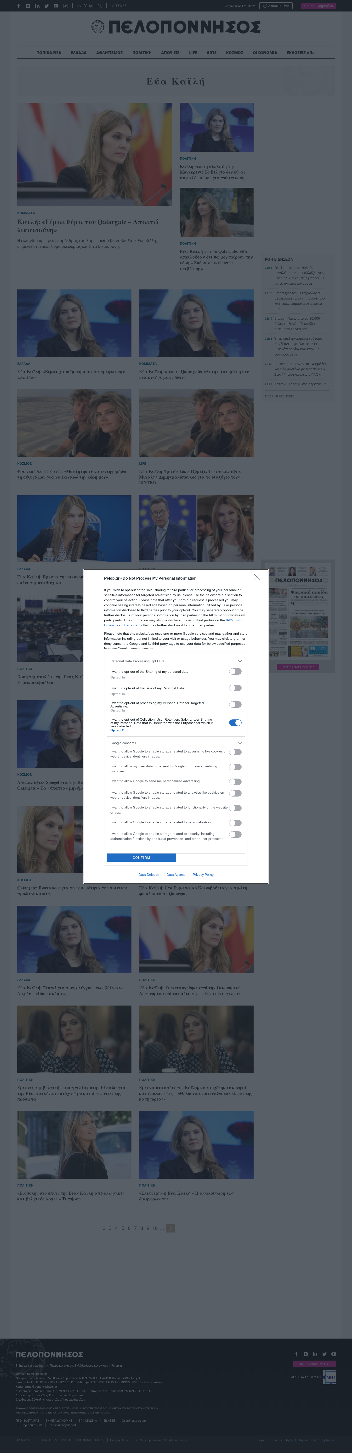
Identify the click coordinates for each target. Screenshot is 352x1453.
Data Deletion (149, 874)
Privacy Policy (203, 874)
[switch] (235, 671)
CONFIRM (141, 857)
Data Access (176, 874)
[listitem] (176, 660)
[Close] (258, 578)
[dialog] (176, 726)
